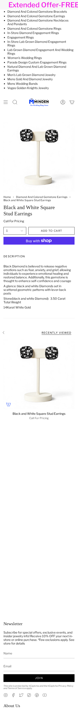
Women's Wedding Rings (24, 58)
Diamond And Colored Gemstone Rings (34, 28)
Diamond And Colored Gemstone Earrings (36, 16)
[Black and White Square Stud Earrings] (39, 374)
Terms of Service (17, 688)
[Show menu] (5, 102)
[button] (15, 102)
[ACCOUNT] (62, 102)
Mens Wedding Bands (22, 83)
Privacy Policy (65, 686)
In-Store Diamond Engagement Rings (33, 33)
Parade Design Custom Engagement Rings (37, 62)
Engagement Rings (20, 37)
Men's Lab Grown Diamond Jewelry (31, 75)
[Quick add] (8, 404)
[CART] (72, 102)
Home (7, 197)
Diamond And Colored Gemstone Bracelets (37, 11)
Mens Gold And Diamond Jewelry (30, 79)
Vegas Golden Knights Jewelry (28, 88)
